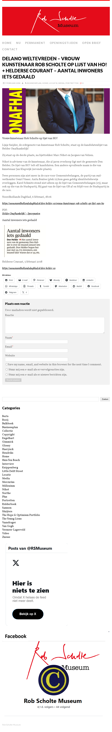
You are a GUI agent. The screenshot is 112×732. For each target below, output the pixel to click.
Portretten (72, 83)
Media (61, 83)
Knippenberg (10, 467)
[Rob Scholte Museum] (56, 20)
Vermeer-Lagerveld (13, 530)
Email (8, 347)
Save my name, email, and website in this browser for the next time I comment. (55, 364)
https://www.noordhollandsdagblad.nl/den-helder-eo (28, 268)
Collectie (7, 431)
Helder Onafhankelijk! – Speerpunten (21, 214)
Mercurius (8, 482)
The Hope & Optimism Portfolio (21, 515)
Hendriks (7, 453)
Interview (8, 464)
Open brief (91, 42)
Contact (10, 49)
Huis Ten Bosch (11, 460)
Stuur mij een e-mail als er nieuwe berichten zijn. (38, 375)
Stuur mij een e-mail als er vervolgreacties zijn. (37, 370)
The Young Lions (12, 519)
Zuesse (6, 537)
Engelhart (8, 438)
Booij (5, 420)
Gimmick (7, 442)
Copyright (8, 434)
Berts (5, 416)
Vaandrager (9, 522)
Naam (8, 338)
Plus (4, 497)
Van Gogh (8, 526)
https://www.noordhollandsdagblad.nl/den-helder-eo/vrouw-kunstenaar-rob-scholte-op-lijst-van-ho (53, 203)
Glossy (6, 446)
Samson (7, 508)
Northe (6, 493)
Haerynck (8, 449)
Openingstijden (64, 42)
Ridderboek (9, 504)
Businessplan (34, 83)
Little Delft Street (12, 471)
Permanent (35, 42)
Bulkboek (7, 423)
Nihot (5, 489)
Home (7, 42)
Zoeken (105, 399)
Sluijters (7, 511)
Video (5, 533)
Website (10, 356)
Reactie (9, 315)
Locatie (53, 83)
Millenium (8, 486)
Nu (18, 42)
